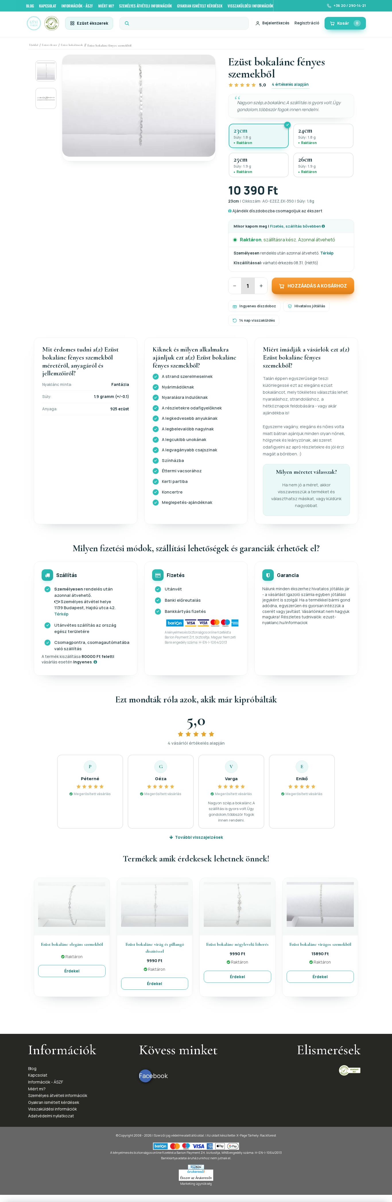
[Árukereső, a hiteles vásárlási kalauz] (349, 1070)
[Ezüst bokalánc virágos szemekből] (320, 904)
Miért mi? (37, 1089)
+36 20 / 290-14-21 (349, 5)
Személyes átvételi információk (57, 1095)
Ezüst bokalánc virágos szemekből (320, 944)
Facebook (145, 1075)
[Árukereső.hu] (196, 1172)
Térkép (326, 253)
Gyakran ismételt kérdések (53, 1102)
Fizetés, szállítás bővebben (296, 226)
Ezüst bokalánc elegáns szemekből (72, 944)
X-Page (241, 1135)
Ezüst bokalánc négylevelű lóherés (237, 944)
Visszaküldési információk (52, 1109)
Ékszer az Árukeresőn (196, 1178)
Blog (32, 1068)
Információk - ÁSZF (45, 1082)
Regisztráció (306, 23)
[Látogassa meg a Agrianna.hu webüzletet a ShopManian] (196, 1166)
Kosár (347, 23)
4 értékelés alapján (290, 84)
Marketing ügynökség (196, 1183)
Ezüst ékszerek (92, 23)
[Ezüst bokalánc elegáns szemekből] (71, 904)
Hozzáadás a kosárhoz (317, 286)
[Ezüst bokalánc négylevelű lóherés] (237, 904)
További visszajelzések (199, 837)
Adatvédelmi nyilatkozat (51, 1115)
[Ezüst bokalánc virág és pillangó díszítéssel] (154, 904)
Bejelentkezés (275, 23)
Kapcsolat (37, 1075)
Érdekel (71, 971)
